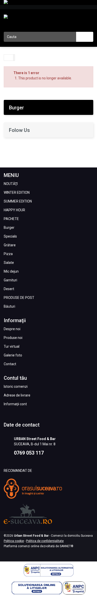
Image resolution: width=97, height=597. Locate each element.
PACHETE (11, 219)
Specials (10, 236)
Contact (10, 364)
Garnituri (10, 280)
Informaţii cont (15, 404)
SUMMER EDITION (18, 201)
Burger (9, 228)
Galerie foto (13, 355)
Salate (9, 263)
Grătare (10, 245)
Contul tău (15, 378)
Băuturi (9, 306)
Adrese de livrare (17, 395)
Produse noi (13, 338)
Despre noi (12, 329)
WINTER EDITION (17, 192)
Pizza (8, 254)
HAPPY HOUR (14, 210)
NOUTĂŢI (11, 184)
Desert (9, 289)
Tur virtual (11, 346)
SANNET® (66, 546)
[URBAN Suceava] (19, 22)
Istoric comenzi (16, 386)
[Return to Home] (8, 58)
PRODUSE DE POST (19, 298)
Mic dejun (11, 271)
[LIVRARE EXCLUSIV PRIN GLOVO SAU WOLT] (48, 2)
